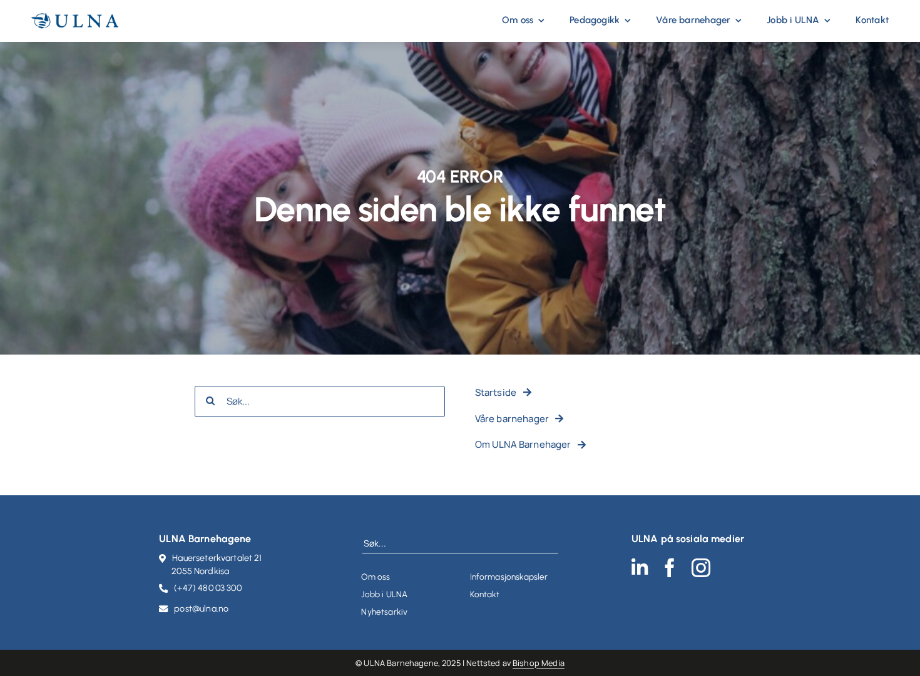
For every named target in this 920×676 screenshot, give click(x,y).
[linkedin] (639, 567)
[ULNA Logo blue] (75, 17)
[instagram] (701, 567)
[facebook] (669, 567)
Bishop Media (539, 662)
